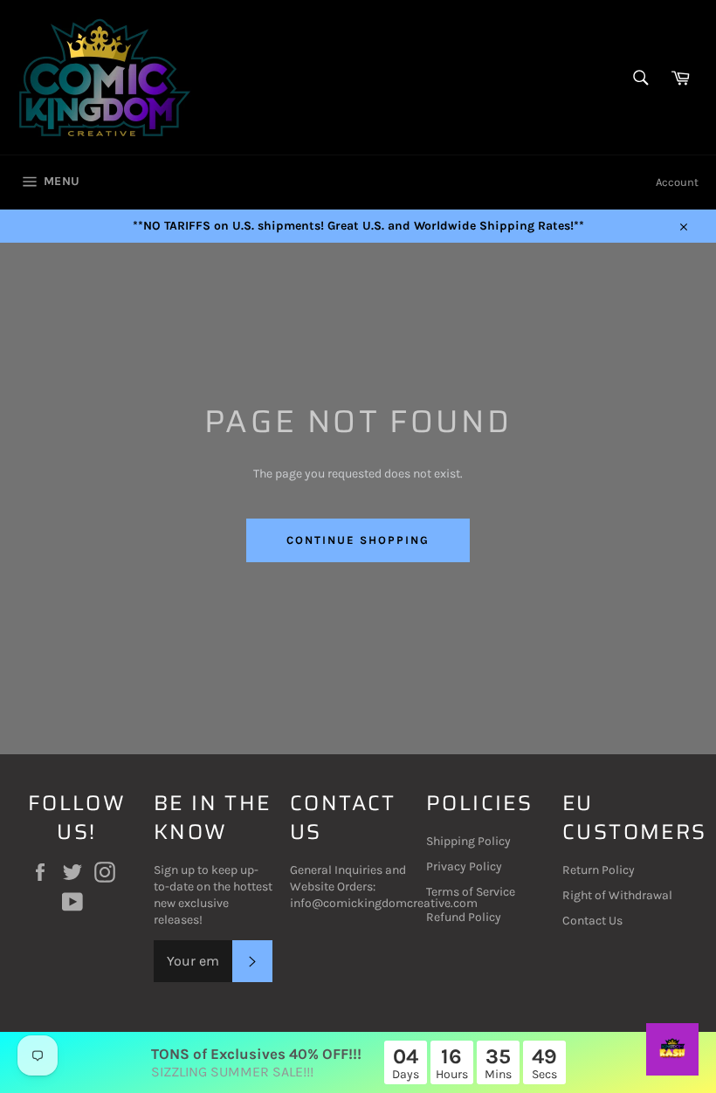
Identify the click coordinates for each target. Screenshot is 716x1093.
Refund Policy (463, 917)
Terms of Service (470, 891)
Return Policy (598, 870)
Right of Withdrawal (617, 895)
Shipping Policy (468, 841)
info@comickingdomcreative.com (384, 903)
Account (677, 182)
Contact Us (592, 920)
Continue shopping (357, 539)
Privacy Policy (464, 866)
